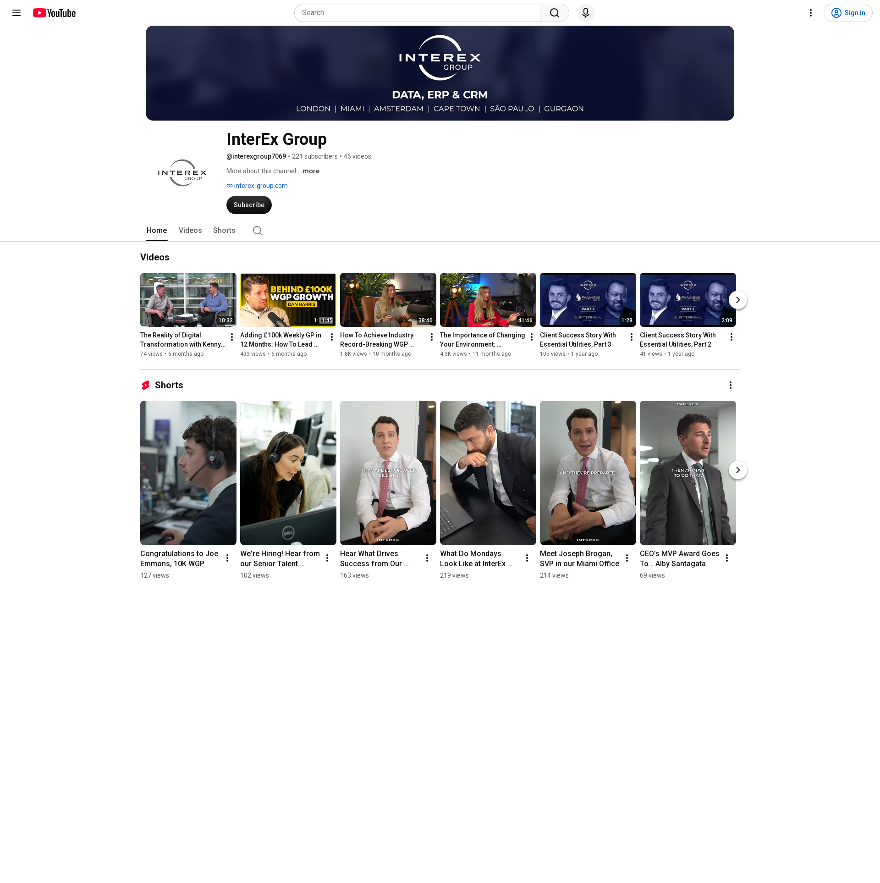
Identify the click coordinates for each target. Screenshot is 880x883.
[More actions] (232, 337)
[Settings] (810, 12)
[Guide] (16, 12)
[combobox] (420, 12)
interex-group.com (260, 185)
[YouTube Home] (54, 13)
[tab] (157, 231)
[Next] (738, 300)
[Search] (554, 13)
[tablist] (440, 231)
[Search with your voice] (586, 13)
